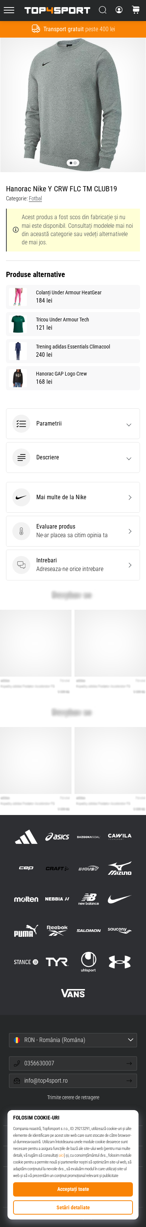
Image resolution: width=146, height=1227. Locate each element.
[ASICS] (57, 836)
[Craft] (57, 868)
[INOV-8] (88, 868)
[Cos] (136, 10)
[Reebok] (57, 930)
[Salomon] (88, 930)
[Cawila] (119, 836)
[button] (73, 424)
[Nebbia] (57, 899)
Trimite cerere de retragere (73, 1097)
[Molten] (26, 899)
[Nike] (119, 899)
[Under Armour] (119, 961)
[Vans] (72, 993)
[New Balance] (88, 899)
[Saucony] (119, 930)
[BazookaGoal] (88, 836)
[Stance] (26, 961)
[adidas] (26, 836)
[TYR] (57, 961)
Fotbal (35, 198)
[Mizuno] (119, 868)
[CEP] (26, 868)
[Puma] (26, 930)
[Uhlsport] (88, 961)
